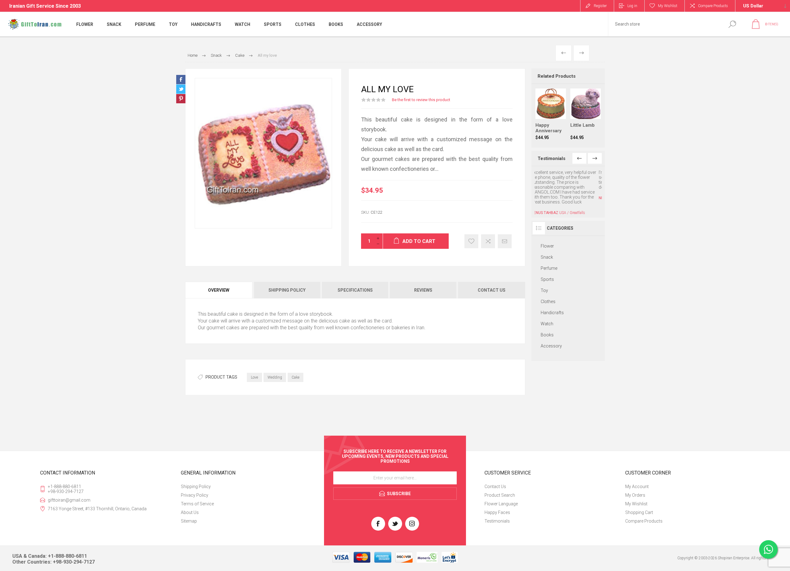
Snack (547, 242)
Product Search (499, 495)
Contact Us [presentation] (491, 290)
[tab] (219, 290)
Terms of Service (197, 503)
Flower (547, 231)
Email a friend (505, 241)
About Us (190, 512)
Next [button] (595, 158)
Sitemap (189, 521)
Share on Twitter (180, 89)
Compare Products (713, 6)
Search (732, 24)
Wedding (275, 377)
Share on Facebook (180, 79)
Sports (547, 264)
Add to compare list (488, 241)
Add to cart (557, 103)
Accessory (551, 331)
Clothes (548, 287)
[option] (568, 185)
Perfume (549, 253)
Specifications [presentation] (355, 290)
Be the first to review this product (421, 99)
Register (600, 6)
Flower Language (501, 503)
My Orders (635, 495)
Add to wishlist (471, 241)
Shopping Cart (639, 512)
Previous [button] (579, 158)
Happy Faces (497, 512)
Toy (544, 275)
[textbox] (664, 24)
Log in (632, 6)
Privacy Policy (194, 495)
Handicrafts (552, 298)
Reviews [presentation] (423, 290)
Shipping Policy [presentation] (287, 290)
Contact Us (495, 486)
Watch (547, 309)
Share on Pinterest (180, 98)
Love (254, 377)
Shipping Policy (196, 486)
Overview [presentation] (218, 290)
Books (547, 320)
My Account (637, 486)
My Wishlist (636, 503)
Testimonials (497, 521)
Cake (295, 377)
